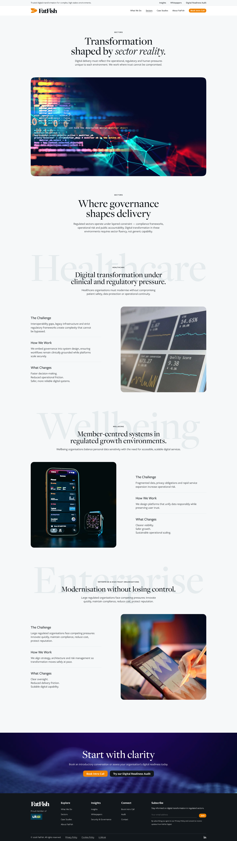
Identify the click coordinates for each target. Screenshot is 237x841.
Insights (162, 2)
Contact (124, 819)
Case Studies (162, 10)
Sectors (149, 10)
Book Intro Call (127, 809)
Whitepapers (176, 2)
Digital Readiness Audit (196, 2)
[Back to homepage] (44, 10)
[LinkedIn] (205, 837)
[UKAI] (36, 817)
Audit (123, 814)
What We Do (135, 10)
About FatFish (178, 10)
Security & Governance (101, 819)
